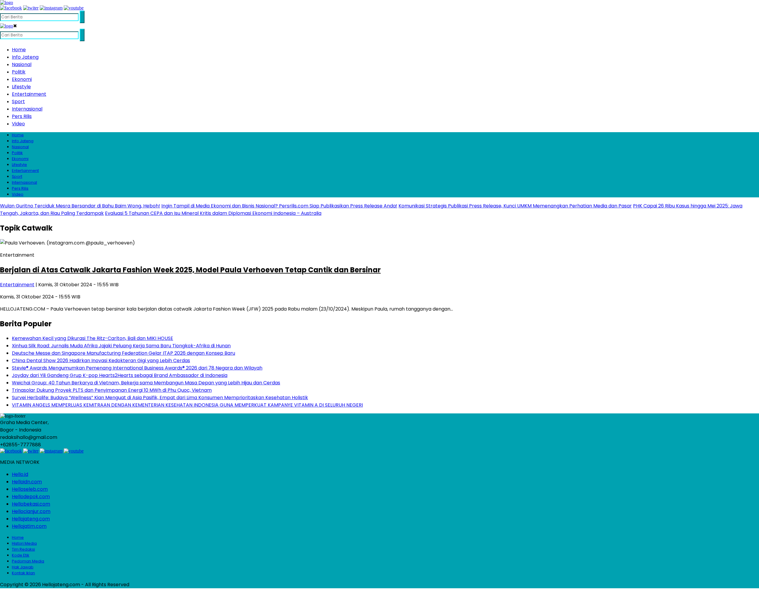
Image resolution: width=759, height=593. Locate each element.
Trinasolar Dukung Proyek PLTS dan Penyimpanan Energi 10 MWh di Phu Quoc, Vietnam (112, 390)
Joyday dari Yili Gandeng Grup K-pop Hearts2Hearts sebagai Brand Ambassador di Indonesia (119, 375)
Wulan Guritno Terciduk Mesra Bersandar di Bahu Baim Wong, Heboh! (80, 205)
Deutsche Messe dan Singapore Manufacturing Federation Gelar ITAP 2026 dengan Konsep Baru (123, 353)
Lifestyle (21, 86)
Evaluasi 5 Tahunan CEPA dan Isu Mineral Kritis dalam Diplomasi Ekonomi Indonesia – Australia (213, 213)
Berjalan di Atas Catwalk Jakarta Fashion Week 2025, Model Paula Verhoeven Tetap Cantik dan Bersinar (190, 270)
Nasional (21, 64)
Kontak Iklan (23, 573)
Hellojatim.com (29, 526)
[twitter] (31, 7)
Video (18, 123)
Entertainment (29, 94)
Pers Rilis (22, 116)
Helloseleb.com (30, 489)
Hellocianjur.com (31, 511)
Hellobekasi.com (31, 504)
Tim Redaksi (23, 549)
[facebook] (11, 7)
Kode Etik (20, 555)
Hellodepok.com (31, 496)
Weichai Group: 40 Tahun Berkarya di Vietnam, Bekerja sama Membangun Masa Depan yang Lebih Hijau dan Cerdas (146, 382)
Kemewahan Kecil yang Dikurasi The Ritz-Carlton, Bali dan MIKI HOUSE (92, 338)
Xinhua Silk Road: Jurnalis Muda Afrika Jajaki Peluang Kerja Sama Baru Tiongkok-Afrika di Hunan (121, 345)
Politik (18, 71)
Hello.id (20, 474)
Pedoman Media (28, 561)
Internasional (27, 109)
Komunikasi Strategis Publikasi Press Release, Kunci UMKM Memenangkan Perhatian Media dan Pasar (515, 205)
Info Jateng (25, 57)
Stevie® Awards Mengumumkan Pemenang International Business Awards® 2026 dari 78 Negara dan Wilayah (137, 368)
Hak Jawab (23, 567)
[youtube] (74, 7)
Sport (18, 101)
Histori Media (24, 543)
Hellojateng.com (31, 518)
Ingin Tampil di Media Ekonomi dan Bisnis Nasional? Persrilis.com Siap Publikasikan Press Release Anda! (279, 205)
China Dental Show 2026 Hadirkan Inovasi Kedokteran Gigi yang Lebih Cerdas (101, 360)
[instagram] (51, 7)
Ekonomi (22, 79)
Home (19, 49)
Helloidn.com (27, 481)
